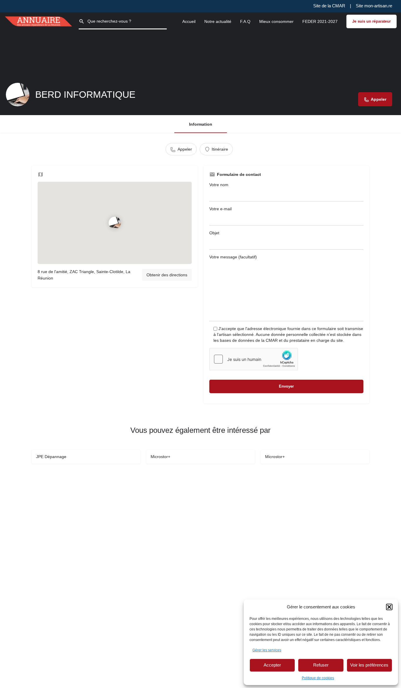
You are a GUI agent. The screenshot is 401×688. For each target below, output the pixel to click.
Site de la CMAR (329, 5)
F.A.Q (245, 21)
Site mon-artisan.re (374, 5)
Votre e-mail (220, 208)
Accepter (272, 664)
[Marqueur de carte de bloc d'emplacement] (114, 223)
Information (200, 124)
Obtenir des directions (166, 274)
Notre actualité (217, 21)
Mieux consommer (276, 21)
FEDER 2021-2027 (320, 21)
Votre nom (218, 184)
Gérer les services (266, 650)
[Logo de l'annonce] (17, 94)
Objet (214, 233)
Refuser (320, 664)
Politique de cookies (318, 678)
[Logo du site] (39, 20)
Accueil (189, 21)
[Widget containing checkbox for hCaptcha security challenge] (253, 359)
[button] (389, 607)
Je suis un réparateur (371, 21)
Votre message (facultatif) (233, 257)
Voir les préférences (369, 664)
